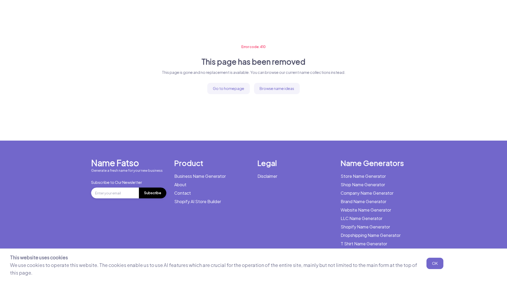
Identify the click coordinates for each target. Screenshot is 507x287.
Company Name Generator (367, 193)
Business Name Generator (68, 12)
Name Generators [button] (121, 12)
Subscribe (152, 193)
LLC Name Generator (361, 218)
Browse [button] (251, 12)
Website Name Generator (366, 210)
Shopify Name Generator (365, 226)
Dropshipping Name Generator (371, 235)
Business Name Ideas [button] (174, 12)
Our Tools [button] (219, 12)
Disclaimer (267, 176)
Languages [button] (284, 12)
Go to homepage (228, 88)
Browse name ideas (277, 88)
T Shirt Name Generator (364, 243)
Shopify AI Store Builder (197, 201)
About (180, 184)
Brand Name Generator (363, 201)
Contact (182, 193)
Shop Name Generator (363, 184)
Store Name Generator (363, 176)
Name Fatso (115, 162)
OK (435, 263)
